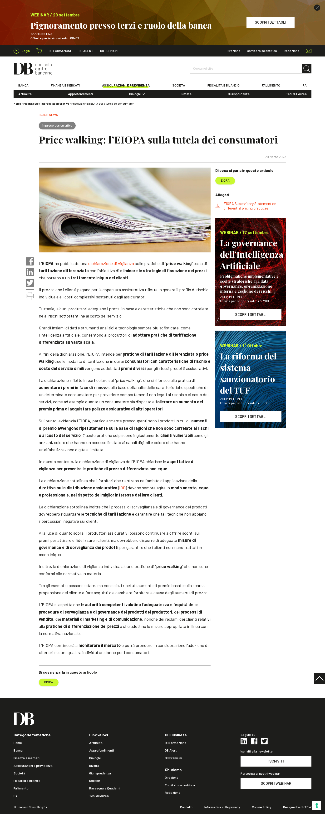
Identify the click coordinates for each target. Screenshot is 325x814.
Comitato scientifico (262, 51)
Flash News (31, 103)
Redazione (291, 51)
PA (305, 85)
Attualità (25, 94)
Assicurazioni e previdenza (33, 766)
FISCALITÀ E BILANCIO (223, 85)
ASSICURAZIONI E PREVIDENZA (126, 85)
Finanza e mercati (26, 758)
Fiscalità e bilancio (27, 781)
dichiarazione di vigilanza (111, 263)
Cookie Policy (261, 807)
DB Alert (86, 51)
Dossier (94, 781)
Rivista (187, 94)
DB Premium (109, 51)
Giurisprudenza (239, 94)
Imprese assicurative (55, 103)
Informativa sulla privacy (222, 807)
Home (17, 103)
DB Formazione (60, 51)
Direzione (233, 51)
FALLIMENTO (271, 85)
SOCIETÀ (178, 85)
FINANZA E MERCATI (65, 85)
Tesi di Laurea (296, 94)
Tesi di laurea (99, 796)
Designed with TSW (297, 807)
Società (19, 773)
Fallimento (21, 788)
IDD (122, 487)
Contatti (186, 807)
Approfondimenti (80, 94)
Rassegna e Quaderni (104, 788)
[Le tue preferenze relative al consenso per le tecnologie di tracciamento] (316, 805)
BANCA (23, 85)
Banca (18, 750)
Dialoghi (135, 94)
